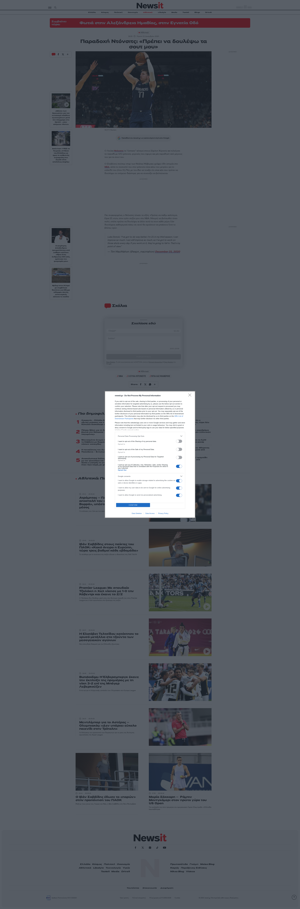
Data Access (150, 513)
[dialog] (150, 454)
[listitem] (150, 436)
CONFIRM (133, 505)
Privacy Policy (163, 513)
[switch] (179, 441)
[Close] (190, 396)
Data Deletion (137, 513)
